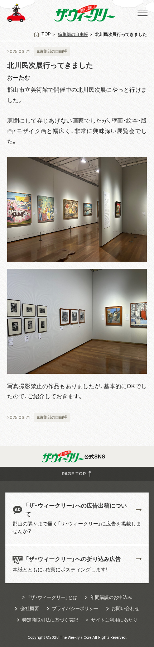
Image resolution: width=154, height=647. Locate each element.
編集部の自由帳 (73, 34)
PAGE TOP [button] (74, 473)
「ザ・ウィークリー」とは (52, 597)
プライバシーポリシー (75, 608)
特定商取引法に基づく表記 (50, 620)
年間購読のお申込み (111, 597)
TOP (46, 34)
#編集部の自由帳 (52, 51)
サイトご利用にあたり (114, 620)
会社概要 (29, 608)
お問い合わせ (125, 608)
